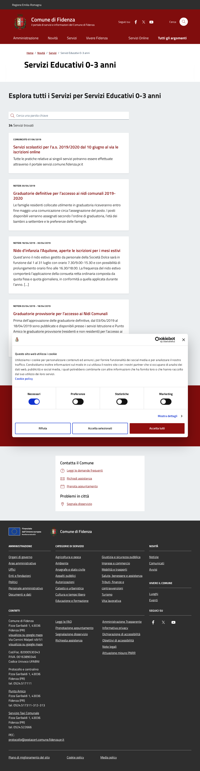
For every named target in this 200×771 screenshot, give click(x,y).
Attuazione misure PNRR (119, 652)
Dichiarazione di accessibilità (121, 634)
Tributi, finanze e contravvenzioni (113, 585)
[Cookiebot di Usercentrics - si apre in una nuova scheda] (158, 340)
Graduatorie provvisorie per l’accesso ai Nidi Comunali (60, 313)
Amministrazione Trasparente (122, 621)
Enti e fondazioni (20, 575)
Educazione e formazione (71, 600)
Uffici (12, 569)
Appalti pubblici (65, 575)
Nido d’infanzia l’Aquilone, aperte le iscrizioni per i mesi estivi (66, 250)
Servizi (72, 38)
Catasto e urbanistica (69, 588)
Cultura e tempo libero (70, 594)
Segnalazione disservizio (71, 634)
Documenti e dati (20, 594)
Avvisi (153, 569)
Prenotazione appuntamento (74, 627)
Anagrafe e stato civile (70, 569)
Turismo (107, 594)
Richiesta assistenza (68, 640)
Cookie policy (24, 378)
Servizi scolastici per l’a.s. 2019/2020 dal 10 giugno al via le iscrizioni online (65, 150)
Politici (13, 582)
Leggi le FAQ (63, 621)
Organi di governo (20, 557)
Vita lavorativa (111, 600)
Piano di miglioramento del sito (29, 757)
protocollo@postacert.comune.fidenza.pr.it (36, 739)
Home (30, 53)
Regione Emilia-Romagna (26, 5)
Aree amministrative (22, 563)
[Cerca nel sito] (183, 22)
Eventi (153, 600)
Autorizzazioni (64, 582)
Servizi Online (139, 38)
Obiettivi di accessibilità (118, 640)
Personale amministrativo (26, 588)
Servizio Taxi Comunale (24, 713)
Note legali (109, 646)
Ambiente (61, 563)
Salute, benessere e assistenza (122, 575)
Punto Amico (17, 691)
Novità (53, 38)
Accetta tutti (157, 428)
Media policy (108, 757)
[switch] (78, 401)
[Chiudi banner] (183, 339)
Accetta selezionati (100, 428)
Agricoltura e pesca (68, 557)
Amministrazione (25, 38)
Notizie (154, 557)
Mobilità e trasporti (114, 569)
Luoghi (153, 593)
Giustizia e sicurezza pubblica (121, 557)
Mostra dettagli (168, 416)
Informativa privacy (115, 627)
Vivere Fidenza (97, 38)
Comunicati (156, 563)
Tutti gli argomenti (172, 38)
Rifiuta (43, 428)
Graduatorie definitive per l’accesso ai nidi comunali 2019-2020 (64, 196)
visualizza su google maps (26, 635)
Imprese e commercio (116, 563)
